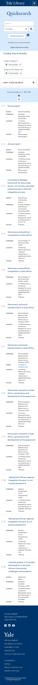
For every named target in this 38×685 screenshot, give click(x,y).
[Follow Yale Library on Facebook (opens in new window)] (5, 625)
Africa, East (13, 65)
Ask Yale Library (11, 640)
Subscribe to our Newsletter (11, 649)
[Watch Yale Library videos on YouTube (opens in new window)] (13, 625)
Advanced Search (17, 36)
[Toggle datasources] (27, 47)
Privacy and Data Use (13, 667)
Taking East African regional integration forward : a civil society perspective (21, 480)
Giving (7, 664)
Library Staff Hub (11, 671)
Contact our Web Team (14, 654)
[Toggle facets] (33, 82)
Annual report (13, 106)
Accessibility (9, 660)
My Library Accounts (13, 644)
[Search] (31, 29)
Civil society (13, 73)
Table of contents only (23, 366)
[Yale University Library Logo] (19, 3)
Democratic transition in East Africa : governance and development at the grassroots (21, 393)
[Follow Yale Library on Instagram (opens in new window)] (9, 625)
